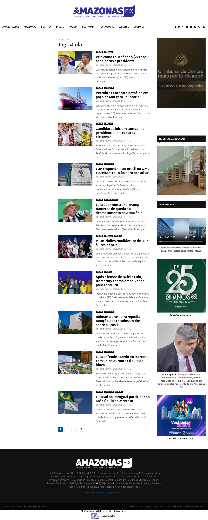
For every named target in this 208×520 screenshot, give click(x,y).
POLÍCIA (73, 26)
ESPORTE (123, 26)
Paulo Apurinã (169, 374)
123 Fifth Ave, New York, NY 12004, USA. (145, 507)
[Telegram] (196, 27)
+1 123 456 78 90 (174, 507)
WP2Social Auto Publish (91, 511)
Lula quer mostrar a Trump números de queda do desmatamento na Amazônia (119, 209)
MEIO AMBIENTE (110, 200)
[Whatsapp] (200, 27)
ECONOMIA (88, 26)
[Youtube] (188, 27)
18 (80, 429)
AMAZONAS (30, 26)
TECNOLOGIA (106, 26)
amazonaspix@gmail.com (108, 492)
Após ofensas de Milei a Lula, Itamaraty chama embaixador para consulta (120, 281)
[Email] (192, 27)
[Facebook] (176, 27)
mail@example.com (194, 507)
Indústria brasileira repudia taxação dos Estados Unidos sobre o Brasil (118, 321)
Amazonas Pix (10, 26)
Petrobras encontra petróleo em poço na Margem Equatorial (122, 95)
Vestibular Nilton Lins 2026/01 (181, 438)
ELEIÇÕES (108, 52)
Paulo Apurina (105, 65)
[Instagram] (184, 27)
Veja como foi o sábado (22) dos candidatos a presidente (121, 59)
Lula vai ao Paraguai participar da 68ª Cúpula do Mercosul (123, 399)
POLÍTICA (46, 26)
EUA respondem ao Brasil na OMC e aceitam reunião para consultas (123, 171)
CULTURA (139, 26)
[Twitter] (180, 27)
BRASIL (60, 26)
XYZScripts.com (121, 511)
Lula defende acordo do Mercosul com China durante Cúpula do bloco (123, 361)
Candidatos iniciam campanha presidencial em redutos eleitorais (120, 133)
